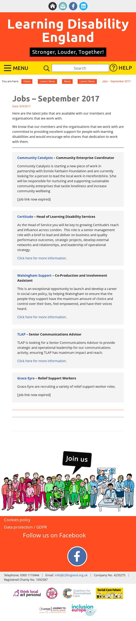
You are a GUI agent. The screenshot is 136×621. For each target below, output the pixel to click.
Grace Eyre (26, 378)
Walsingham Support (34, 275)
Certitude (25, 216)
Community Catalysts (35, 157)
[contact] (63, 6)
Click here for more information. (42, 258)
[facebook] (73, 6)
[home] (52, 6)
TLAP (21, 334)
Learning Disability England (68, 30)
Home (26, 81)
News (67, 81)
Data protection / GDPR (25, 527)
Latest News (87, 81)
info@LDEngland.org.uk (71, 575)
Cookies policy (17, 519)
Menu (20, 68)
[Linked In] (83, 6)
